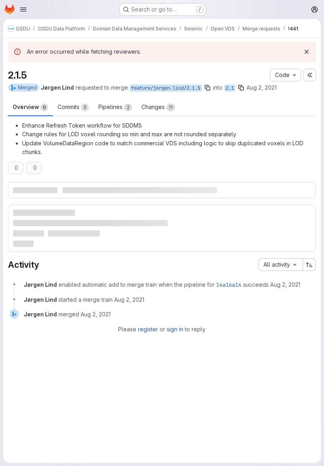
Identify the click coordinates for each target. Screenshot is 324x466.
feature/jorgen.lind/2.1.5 (165, 88)
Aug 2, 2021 (262, 87)
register (148, 329)
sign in (175, 329)
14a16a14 (228, 284)
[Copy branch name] (207, 87)
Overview (29, 106)
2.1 (230, 88)
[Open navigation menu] (23, 9)
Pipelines (114, 106)
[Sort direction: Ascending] (309, 264)
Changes (157, 106)
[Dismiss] (306, 51)
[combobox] (280, 264)
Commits (72, 106)
